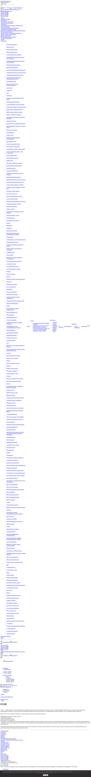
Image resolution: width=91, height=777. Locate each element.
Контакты (3, 734)
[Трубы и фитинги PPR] (16, 197)
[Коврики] (16, 364)
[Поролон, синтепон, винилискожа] (16, 377)
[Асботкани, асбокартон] (16, 459)
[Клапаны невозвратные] (16, 169)
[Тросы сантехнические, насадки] (16, 195)
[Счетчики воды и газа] (16, 192)
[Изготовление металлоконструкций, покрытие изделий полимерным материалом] (16, 431)
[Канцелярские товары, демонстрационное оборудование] (16, 511)
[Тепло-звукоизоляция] (16, 154)
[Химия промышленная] (16, 576)
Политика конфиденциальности (8, 738)
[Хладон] (16, 275)
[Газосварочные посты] (16, 336)
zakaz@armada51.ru (18, 7)
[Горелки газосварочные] (16, 302)
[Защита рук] (16, 94)
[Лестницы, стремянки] (16, 369)
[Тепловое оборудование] (16, 241)
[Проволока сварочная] (16, 283)
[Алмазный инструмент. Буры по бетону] (16, 71)
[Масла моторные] (16, 491)
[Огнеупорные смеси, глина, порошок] (16, 474)
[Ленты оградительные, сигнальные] (16, 406)
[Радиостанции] (16, 235)
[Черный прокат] (16, 448)
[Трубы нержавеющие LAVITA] (16, 202)
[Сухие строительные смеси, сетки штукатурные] (16, 150)
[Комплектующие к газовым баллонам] (16, 278)
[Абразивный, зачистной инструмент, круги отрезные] (16, 56)
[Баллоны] (16, 270)
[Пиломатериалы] (16, 131)
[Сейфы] (16, 525)
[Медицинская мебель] (16, 517)
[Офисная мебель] (16, 522)
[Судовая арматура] (16, 566)
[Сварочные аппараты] (16, 334)
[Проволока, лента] (16, 446)
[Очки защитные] (16, 313)
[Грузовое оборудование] (16, 586)
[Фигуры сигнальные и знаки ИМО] (16, 415)
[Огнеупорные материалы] (16, 607)
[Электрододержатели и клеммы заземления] (16, 321)
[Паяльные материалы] (16, 316)
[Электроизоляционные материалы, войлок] (16, 243)
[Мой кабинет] (1, 643)
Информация (4, 748)
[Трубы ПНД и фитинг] (16, 205)
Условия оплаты (4, 742)
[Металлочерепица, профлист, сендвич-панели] (16, 125)
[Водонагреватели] (16, 216)
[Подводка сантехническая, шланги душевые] (16, 172)
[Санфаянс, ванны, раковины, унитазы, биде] (16, 186)
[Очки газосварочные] (16, 318)
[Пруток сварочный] (16, 285)
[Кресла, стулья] (16, 515)
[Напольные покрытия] (16, 128)
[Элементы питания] (16, 262)
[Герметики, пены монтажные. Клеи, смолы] (16, 96)
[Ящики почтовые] (16, 394)
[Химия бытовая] (16, 573)
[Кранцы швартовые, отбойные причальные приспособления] (16, 536)
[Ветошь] (16, 359)
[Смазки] (16, 501)
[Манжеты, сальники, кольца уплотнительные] (16, 543)
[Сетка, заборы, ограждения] (16, 145)
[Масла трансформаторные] (16, 496)
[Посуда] (16, 382)
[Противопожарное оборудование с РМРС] (16, 409)
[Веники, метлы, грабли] (16, 357)
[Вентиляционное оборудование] (16, 164)
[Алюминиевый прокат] (16, 425)
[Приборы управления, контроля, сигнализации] (16, 256)
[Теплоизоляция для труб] (16, 156)
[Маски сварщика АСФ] (16, 311)
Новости (3, 736)
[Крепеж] (16, 451)
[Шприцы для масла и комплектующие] (16, 506)
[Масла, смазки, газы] (16, 609)
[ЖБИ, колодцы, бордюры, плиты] (16, 111)
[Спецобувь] (16, 89)
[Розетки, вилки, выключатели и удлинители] (16, 247)
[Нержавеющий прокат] (16, 441)
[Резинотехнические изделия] (16, 594)
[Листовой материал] (16, 119)
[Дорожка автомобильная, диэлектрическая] (16, 533)
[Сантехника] (16, 622)
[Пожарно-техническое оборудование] (16, 423)
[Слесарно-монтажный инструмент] (16, 74)
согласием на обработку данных (45, 773)
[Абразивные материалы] (16, 578)
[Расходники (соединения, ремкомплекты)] (16, 307)
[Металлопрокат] (16, 614)
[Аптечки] (16, 352)
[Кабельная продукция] (16, 229)
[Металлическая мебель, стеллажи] (16, 520)
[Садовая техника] (16, 251)
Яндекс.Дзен (6, 690)
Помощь (3, 741)
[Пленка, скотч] (16, 133)
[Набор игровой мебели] (16, 48)
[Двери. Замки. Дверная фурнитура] (16, 108)
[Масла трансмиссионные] (16, 493)
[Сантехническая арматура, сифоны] (16, 183)
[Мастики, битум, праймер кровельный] (16, 122)
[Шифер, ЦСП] (16, 159)
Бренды (2, 751)
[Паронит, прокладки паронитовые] (16, 469)
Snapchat (5, 691)
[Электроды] (16, 280)
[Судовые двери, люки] (16, 568)
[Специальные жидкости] (16, 503)
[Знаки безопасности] (16, 404)
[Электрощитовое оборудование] (16, 260)
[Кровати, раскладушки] (16, 367)
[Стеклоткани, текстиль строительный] (16, 147)
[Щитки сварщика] (16, 329)
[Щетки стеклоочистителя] (16, 558)
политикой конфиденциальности (81, 771)
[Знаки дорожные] (16, 420)
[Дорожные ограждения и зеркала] (16, 418)
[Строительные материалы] (16, 612)
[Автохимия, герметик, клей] (16, 581)
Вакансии (3, 737)
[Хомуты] (16, 221)
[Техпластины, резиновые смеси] (16, 549)
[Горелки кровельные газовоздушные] (16, 299)
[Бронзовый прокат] (16, 428)
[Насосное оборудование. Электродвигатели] (16, 82)
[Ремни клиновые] (16, 547)
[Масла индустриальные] (16, 485)
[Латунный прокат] (16, 436)
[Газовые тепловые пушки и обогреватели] (16, 295)
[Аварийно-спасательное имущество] (16, 396)
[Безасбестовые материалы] (16, 461)
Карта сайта (3, 754)
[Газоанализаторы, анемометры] (16, 399)
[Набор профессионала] (16, 51)
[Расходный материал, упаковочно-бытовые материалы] (16, 385)
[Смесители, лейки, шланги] (16, 190)
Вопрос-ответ (4, 750)
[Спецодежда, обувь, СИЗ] (16, 604)
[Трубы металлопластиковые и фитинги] (16, 200)
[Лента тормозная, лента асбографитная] (16, 464)
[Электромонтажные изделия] (16, 267)
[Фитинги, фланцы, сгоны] (16, 214)
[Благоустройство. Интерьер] (16, 354)
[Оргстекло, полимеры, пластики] (16, 162)
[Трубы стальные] (16, 207)
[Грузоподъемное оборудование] (16, 53)
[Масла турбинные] (16, 498)
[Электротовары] (16, 617)
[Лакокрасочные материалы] (16, 100)
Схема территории (5, 747)
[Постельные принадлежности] (16, 380)
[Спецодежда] (16, 86)
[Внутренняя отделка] (16, 140)
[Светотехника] (16, 253)
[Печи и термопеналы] (16, 290)
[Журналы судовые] (16, 401)
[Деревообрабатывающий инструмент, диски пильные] (16, 59)
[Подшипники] (16, 454)
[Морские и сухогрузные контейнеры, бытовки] (16, 344)
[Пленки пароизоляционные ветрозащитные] (16, 136)
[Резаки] (16, 304)
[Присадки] (16, 508)
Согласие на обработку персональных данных (12, 740)
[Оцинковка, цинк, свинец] (16, 443)
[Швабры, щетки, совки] (16, 391)
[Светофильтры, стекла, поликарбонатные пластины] (16, 325)
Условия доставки (5, 743)
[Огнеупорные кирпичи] (16, 476)
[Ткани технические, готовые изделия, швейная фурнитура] (16, 348)
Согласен (46, 775)
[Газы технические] (16, 272)
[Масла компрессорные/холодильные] (16, 488)
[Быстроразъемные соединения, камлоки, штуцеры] (16, 552)
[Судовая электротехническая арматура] (16, 624)
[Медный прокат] (16, 438)
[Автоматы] (16, 227)
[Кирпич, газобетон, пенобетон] (16, 113)
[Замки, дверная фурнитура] (16, 362)
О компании (4, 733)
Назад (7, 676)
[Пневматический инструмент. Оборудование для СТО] (16, 76)
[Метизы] (16, 591)
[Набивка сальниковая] (16, 466)
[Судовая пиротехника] (16, 413)
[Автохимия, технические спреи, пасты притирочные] (16, 479)
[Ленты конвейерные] (16, 540)
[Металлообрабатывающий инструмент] (16, 68)
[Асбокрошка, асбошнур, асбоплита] (16, 456)
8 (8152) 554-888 (4, 12)
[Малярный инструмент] (16, 66)
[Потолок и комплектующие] (16, 142)
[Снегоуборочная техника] (16, 265)
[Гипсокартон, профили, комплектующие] (16, 105)
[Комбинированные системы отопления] (16, 178)
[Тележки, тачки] (16, 388)
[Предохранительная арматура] (16, 176)
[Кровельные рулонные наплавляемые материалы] (16, 116)
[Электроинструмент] (16, 80)
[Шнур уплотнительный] (16, 556)
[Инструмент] (16, 589)
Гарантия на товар (5, 745)
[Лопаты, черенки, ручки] (16, 372)
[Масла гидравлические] (16, 483)
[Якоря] (16, 571)
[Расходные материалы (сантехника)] (16, 181)
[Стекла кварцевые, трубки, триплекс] (16, 103)
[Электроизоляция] (16, 632)
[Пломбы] (16, 374)
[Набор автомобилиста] (16, 43)
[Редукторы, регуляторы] (16, 293)
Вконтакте (5, 689)
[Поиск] (1, 640)
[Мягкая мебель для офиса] (16, 527)
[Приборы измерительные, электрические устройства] (16, 232)
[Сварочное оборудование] (16, 596)
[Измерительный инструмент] (16, 63)
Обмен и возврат (5, 746)
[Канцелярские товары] (16, 601)
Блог (2, 752)
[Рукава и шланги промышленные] (16, 561)
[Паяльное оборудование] (16, 331)
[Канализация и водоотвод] (16, 219)
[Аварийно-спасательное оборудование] (16, 584)
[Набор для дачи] (16, 45)
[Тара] (16, 341)
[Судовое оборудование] (16, 629)
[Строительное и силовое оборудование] (16, 238)
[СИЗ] (16, 91)
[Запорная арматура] (16, 167)
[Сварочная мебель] (16, 339)
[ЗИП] (16, 563)
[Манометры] (16, 224)
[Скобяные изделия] (16, 599)
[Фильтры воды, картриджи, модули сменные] (16, 210)
